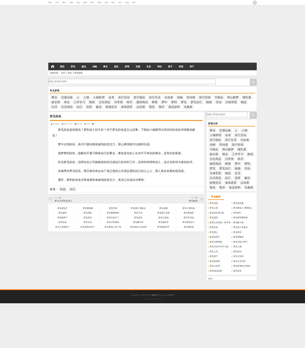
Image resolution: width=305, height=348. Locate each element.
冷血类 (168, 97)
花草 (89, 106)
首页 (52, 66)
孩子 (120, 2)
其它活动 (124, 97)
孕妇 (113, 2)
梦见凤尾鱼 (215, 261)
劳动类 (191, 97)
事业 (78, 2)
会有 (111, 97)
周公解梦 (233, 97)
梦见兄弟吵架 (216, 242)
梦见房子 (214, 256)
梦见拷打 (237, 213)
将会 (67, 102)
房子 (134, 2)
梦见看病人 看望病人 (242, 208)
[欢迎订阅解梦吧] (255, 2)
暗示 (129, 102)
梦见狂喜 (214, 227)
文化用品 (104, 102)
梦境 (92, 2)
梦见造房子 (215, 237)
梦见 (57, 2)
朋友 (85, 2)
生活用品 (67, 106)
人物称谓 (99, 97)
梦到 (174, 102)
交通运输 (67, 97)
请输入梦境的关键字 (57, 80)
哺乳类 (247, 97)
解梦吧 (171, 295)
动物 (71, 2)
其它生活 (154, 97)
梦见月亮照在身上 (63, 201)
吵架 (127, 2)
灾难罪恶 (231, 102)
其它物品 (139, 97)
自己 (79, 106)
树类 (155, 102)
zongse (56, 124)
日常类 (118, 102)
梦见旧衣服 (238, 203)
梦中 (164, 102)
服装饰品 (142, 102)
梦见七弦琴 (215, 266)
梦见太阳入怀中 (240, 242)
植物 (209, 102)
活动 (218, 102)
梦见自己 (196, 102)
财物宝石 (111, 106)
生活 (54, 106)
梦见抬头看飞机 (217, 213)
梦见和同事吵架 (240, 217)
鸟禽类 (188, 106)
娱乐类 (55, 102)
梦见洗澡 (214, 203)
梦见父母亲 (238, 256)
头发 (106, 2)
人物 (86, 97)
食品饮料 (174, 106)
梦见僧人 (214, 232)
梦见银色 (193, 201)
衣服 (99, 2)
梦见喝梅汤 (238, 237)
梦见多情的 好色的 (241, 266)
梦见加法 (237, 251)
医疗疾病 (205, 97)
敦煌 (92, 102)
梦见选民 (214, 217)
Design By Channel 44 (152, 299)
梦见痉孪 (237, 271)
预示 (161, 106)
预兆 (50, 2)
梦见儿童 (214, 208)
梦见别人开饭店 (240, 227)
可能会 (219, 97)
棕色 (70, 73)
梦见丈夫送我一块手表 (220, 222)
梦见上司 (214, 251)
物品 (244, 102)
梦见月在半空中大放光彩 (221, 246)
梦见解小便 (238, 222)
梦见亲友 (237, 232)
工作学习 (79, 102)
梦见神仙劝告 (216, 271)
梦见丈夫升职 (239, 261)
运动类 (140, 106)
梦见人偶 (237, 246)
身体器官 (126, 106)
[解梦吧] (80, 11)
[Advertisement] (95, 39)
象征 (64, 2)
